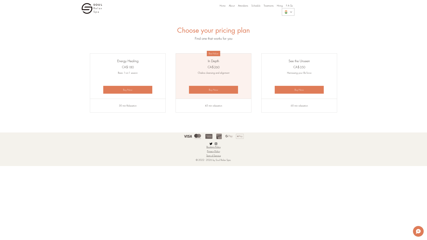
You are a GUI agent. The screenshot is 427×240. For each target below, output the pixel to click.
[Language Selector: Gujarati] (288, 12)
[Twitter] (211, 143)
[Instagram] (216, 143)
